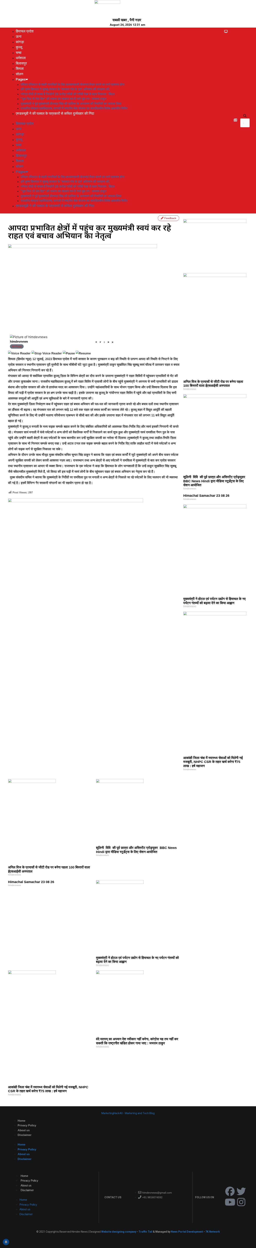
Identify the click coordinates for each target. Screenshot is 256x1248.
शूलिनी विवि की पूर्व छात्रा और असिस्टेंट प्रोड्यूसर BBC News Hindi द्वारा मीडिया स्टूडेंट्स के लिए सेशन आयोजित (214, 481)
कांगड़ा (20, 42)
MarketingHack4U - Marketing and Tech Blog (128, 1113)
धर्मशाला (21, 58)
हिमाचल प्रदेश (25, 31)
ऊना (18, 36)
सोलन (19, 74)
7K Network (212, 1231)
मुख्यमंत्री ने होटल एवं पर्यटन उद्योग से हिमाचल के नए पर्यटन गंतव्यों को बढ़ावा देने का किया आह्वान (214, 601)
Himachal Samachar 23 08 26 (206, 495)
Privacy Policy (27, 1125)
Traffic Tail (145, 1231)
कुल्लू (19, 47)
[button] (245, 116)
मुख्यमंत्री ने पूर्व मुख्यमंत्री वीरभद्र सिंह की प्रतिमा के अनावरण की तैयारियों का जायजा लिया (71, 104)
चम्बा (18, 52)
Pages (21, 79)
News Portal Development (187, 1231)
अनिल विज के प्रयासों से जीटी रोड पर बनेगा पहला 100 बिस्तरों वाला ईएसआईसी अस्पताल (213, 384)
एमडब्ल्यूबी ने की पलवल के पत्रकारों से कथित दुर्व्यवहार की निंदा (55, 113)
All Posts (17, 346)
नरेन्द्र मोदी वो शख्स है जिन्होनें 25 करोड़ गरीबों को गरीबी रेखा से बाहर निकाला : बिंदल (68, 94)
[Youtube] (230, 1202)
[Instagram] (241, 1202)
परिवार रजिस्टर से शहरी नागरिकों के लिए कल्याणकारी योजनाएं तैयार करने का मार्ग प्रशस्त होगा (72, 84)
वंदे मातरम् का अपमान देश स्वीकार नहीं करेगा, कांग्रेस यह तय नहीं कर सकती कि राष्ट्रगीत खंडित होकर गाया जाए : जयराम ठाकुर (137, 1041)
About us (24, 1130)
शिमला (20, 68)
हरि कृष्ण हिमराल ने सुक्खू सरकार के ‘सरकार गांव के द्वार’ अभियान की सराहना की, (65, 89)
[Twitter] (241, 1191)
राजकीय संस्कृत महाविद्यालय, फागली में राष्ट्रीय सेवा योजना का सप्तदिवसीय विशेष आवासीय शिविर (74, 108)
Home (21, 1120)
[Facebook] (230, 1191)
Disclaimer (24, 1134)
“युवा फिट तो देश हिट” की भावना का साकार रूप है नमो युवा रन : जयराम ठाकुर (63, 99)
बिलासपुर (21, 63)
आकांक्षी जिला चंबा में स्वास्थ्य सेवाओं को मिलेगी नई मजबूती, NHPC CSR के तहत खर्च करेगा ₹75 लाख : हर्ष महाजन (213, 762)
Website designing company (118, 1231)
